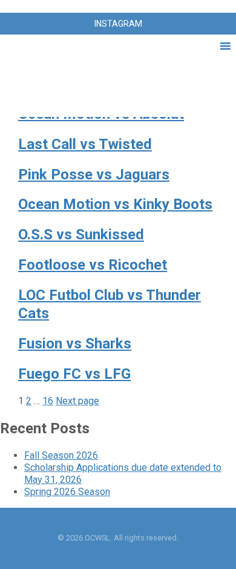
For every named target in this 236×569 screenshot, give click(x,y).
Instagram (118, 23)
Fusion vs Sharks (74, 343)
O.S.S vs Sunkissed (81, 234)
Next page (77, 401)
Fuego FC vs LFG (74, 373)
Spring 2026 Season (67, 491)
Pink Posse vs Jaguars (93, 174)
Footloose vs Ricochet (92, 264)
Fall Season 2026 (61, 455)
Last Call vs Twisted (85, 144)
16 (47, 401)
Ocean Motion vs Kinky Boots (115, 204)
